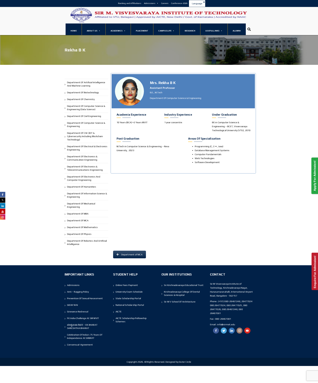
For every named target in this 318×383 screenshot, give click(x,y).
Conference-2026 (179, 3)
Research (190, 31)
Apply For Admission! (314, 176)
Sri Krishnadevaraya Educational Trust (183, 285)
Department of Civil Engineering (84, 116)
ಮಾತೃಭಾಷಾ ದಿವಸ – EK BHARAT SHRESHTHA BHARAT (82, 326)
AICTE (119, 311)
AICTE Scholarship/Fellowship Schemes (131, 320)
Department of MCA (77, 220)
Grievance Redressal (77, 311)
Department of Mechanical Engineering (81, 205)
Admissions (149, 3)
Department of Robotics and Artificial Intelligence (87, 242)
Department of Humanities (81, 186)
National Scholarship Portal (130, 305)
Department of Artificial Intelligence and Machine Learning (86, 84)
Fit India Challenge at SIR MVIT (83, 318)
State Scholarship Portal (128, 298)
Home (74, 31)
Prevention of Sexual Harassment (85, 298)
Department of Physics (79, 234)
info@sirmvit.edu (226, 324)
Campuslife (164, 31)
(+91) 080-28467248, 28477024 (235, 301)
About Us (92, 31)
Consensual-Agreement (80, 344)
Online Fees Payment (127, 285)
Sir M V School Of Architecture (179, 301)
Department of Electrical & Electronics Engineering (87, 148)
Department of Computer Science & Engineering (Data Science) (86, 108)
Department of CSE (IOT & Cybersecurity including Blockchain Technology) (85, 136)
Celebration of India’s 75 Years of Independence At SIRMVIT (84, 336)
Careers (164, 3)
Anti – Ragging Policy (78, 291)
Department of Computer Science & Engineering (86, 125)
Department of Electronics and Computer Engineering (83, 178)
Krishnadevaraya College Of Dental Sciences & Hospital (182, 293)
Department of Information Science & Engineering (87, 195)
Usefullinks (212, 31)
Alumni (237, 31)
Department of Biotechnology (83, 92)
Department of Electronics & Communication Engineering (82, 158)
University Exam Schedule (129, 291)
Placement (142, 31)
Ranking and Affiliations (129, 3)
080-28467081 (223, 319)
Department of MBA (77, 213)
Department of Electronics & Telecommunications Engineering (85, 168)
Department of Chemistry (81, 99)
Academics (117, 31)
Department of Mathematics (82, 227)
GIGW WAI (72, 305)
